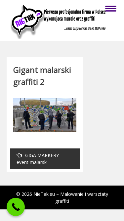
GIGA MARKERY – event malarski (40, 158)
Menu (110, 8)
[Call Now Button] (16, 207)
